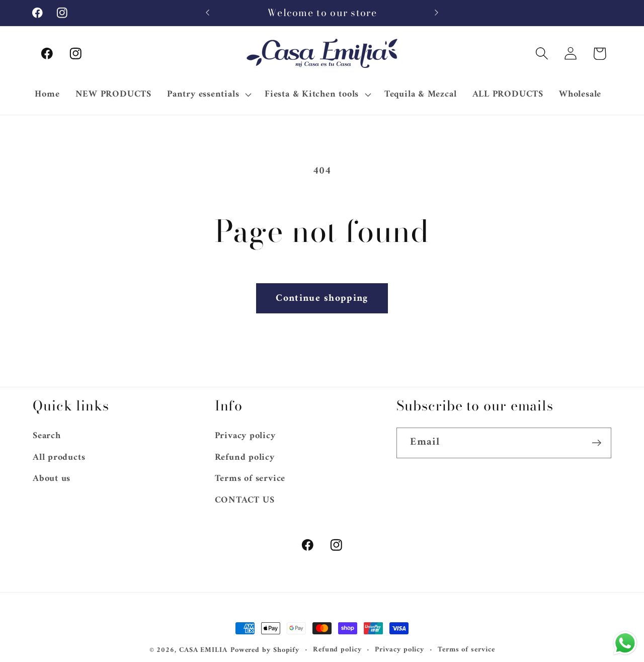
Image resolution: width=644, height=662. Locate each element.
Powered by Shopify (264, 650)
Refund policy (245, 457)
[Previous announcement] (208, 13)
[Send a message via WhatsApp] (625, 643)
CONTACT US (245, 500)
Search (47, 436)
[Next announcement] (437, 13)
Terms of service (250, 479)
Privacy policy (245, 436)
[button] (542, 53)
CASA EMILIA (203, 650)
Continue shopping (322, 298)
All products (59, 457)
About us (51, 479)
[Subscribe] (596, 443)
